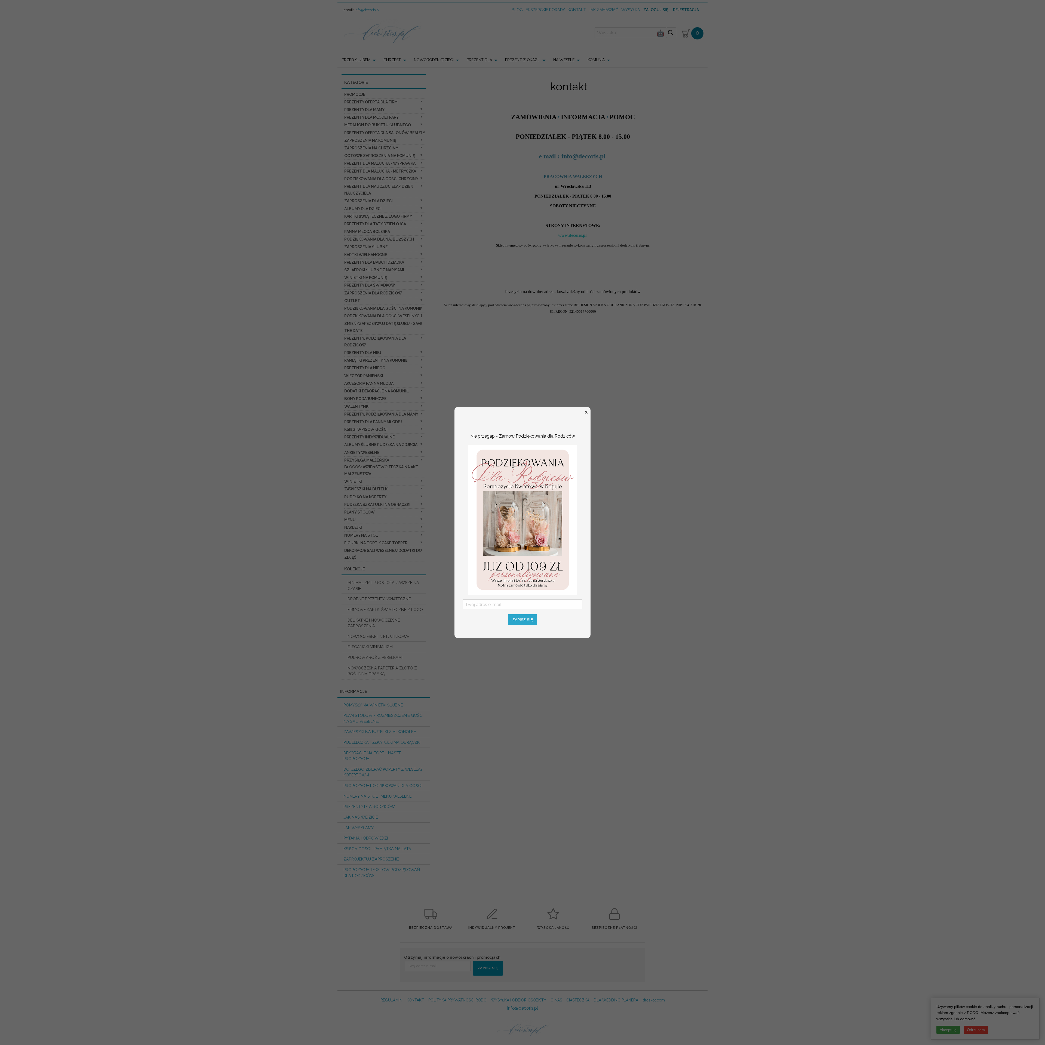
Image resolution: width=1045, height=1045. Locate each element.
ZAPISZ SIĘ (522, 619)
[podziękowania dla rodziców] (522, 519)
